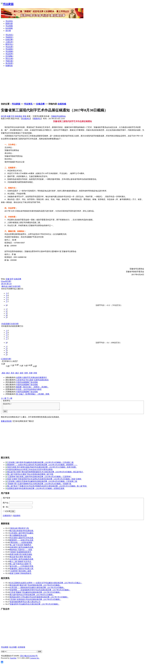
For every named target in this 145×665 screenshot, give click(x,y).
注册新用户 (7, 516)
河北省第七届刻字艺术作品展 (22, 538)
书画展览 (9, 37)
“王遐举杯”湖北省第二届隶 (21, 571)
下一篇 (9, 398)
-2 (6, 299)
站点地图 (13, 647)
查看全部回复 (6, 421)
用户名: (6, 503)
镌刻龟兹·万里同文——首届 (21, 550)
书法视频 (9, 26)
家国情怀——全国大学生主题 (22, 540)
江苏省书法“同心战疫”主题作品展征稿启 (32, 380)
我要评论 (37, 119)
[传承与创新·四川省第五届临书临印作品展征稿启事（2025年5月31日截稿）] (36, 467)
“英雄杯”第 (67, 484)
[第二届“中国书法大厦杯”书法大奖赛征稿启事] (24, 474)
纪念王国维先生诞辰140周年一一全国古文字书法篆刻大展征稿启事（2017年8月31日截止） (46, 583)
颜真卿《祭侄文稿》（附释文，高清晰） (32, 387)
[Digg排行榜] (6, 281)
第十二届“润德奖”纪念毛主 (21, 561)
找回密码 (16, 516)
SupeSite (13, 658)
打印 (12, 116)
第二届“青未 (82, 486)
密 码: (5, 507)
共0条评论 (26, 119)
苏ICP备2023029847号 (29, 656)
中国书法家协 (47, 469)
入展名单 (9, 42)
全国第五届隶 (59, 488)
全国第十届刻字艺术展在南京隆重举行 (31, 377)
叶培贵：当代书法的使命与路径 (28, 389)
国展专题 (9, 23)
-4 (6, 295)
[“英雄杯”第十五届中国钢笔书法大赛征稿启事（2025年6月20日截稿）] (33, 484)
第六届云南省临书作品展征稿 (22, 531)
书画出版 (9, 61)
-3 (6, 297)
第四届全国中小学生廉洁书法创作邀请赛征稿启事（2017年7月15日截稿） (39, 597)
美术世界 (9, 63)
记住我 (7, 511)
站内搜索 (9, 28)
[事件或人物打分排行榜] (11, 286)
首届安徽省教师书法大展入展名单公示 (25, 602)
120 (9, 284)
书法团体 (9, 49)
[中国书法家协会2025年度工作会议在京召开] (23, 469)
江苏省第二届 (68, 462)
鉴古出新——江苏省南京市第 (22, 566)
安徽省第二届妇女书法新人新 (22, 569)
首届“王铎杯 (76, 479)
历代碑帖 (9, 56)
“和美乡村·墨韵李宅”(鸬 (19, 528)
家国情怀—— (71, 465)
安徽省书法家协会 (58, 116)
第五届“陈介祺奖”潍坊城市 (21, 557)
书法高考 (9, 54)
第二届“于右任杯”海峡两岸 (21, 545)
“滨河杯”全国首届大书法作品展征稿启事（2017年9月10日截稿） (35, 599)
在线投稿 (62, 104)
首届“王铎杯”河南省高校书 (21, 573)
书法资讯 (9, 21)
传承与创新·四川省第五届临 (21, 554)
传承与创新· (72, 467)
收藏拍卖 (9, 66)
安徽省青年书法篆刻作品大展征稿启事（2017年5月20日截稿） (34, 604)
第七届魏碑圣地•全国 (18, 535)
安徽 (7, 279)
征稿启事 (9, 40)
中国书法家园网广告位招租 (27, 382)
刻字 (11, 279)
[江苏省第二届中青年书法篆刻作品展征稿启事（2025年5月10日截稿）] (34, 462)
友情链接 (21, 647)
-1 (6, 301)
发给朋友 (18, 116)
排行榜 (8, 31)
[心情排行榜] (6, 359)
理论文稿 (9, 58)
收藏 (8, 116)
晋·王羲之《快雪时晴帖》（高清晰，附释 (33, 394)
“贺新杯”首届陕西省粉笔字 (21, 552)
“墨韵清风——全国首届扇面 (21, 542)
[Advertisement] (72, 84)
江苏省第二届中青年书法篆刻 (22, 533)
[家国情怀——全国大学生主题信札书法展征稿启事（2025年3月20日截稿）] (35, 465)
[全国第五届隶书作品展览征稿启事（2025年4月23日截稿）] (29, 488)
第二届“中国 (48, 474)
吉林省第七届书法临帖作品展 (22, 547)
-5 (6, 293)
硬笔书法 (9, 44)
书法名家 (9, 47)
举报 (24, 116)
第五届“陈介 (78, 472)
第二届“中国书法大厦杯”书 (21, 564)
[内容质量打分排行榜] (10, 324)
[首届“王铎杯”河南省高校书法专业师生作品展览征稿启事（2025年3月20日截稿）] (38, 479)
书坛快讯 (9, 35)
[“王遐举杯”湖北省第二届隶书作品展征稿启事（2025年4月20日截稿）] (33, 477)
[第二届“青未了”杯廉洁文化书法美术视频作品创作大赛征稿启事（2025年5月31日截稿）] (41, 486)
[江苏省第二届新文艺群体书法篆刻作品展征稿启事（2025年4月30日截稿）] (35, 481)
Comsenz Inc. (34, 658)
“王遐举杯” (67, 477)
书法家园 (16, 104)
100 (3, 284)
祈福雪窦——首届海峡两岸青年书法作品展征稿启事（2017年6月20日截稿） (40, 590)
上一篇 (3, 398)
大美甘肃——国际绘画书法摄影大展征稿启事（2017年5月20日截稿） (37, 587)
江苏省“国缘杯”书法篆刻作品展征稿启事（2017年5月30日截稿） (35, 592)
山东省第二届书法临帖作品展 (22, 559)
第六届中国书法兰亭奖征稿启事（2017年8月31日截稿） (32, 595)
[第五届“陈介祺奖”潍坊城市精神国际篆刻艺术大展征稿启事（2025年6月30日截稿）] (39, 472)
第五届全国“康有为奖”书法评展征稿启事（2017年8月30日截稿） (35, 585)
